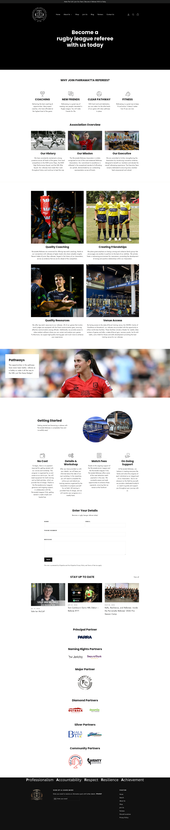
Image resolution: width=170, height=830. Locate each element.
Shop (77, 14)
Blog (92, 14)
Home (58, 14)
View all (136, 577)
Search (122, 798)
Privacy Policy (80, 565)
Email (87, 521)
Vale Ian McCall (38, 611)
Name (46, 521)
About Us (67, 14)
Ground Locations (125, 814)
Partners (100, 14)
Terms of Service (93, 565)
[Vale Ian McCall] (48, 594)
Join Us (85, 14)
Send (48, 559)
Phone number (50, 530)
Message (48, 539)
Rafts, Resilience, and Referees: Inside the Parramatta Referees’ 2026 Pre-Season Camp (121, 610)
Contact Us (110, 14)
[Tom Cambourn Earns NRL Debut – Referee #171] (85, 592)
